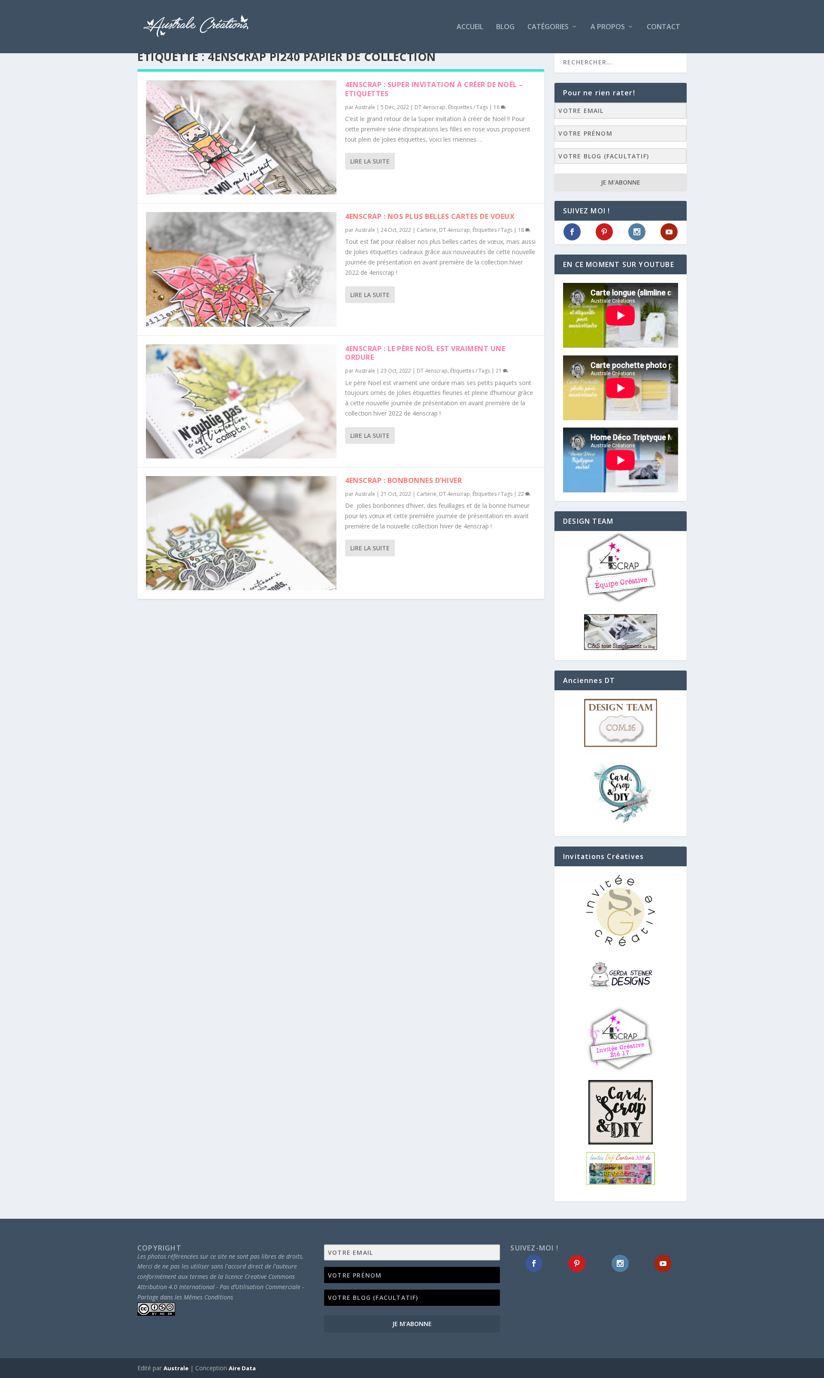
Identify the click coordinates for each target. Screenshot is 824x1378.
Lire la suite (370, 161)
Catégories (548, 27)
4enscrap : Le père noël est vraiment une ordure (425, 353)
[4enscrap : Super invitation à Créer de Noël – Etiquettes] (241, 137)
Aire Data (242, 1368)
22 (521, 494)
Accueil (470, 27)
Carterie (426, 230)
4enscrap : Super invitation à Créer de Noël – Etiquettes (434, 89)
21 (499, 370)
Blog (505, 27)
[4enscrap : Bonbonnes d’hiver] (241, 533)
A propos (608, 27)
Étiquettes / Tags (468, 107)
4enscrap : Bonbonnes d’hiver (403, 480)
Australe (365, 107)
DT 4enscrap (430, 107)
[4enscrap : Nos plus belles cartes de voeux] (241, 269)
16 (497, 107)
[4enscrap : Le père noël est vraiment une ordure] (241, 401)
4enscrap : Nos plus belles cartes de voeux (430, 216)
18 (521, 230)
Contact (663, 27)
